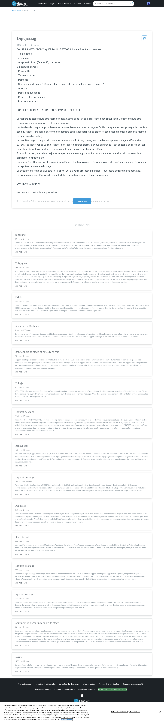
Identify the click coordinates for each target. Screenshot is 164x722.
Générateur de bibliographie (45, 684)
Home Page (16, 10)
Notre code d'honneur (43, 689)
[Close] (160, 711)
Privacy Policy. (66, 719)
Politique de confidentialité (65, 689)
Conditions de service (86, 689)
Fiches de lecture (65, 4)
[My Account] (148, 4)
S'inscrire (87, 4)
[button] (144, 39)
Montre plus (82, 201)
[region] (82, 712)
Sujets (52, 4)
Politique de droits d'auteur (109, 684)
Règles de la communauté (133, 684)
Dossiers (77, 4)
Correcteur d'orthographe (69, 684)
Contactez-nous (24, 684)
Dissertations (42, 4)
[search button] (132, 3)
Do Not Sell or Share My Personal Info (125, 712)
